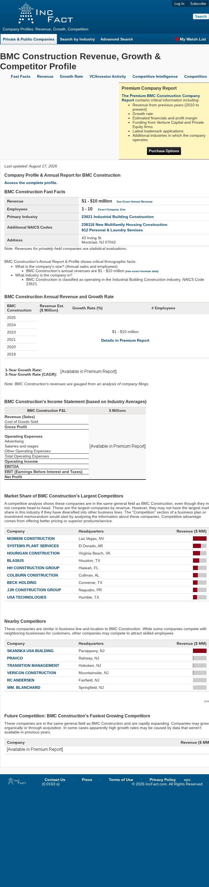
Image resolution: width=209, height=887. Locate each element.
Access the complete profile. (30, 182)
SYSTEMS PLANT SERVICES (33, 546)
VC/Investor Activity (108, 76)
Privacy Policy (163, 779)
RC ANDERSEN (20, 680)
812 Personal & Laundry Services (112, 230)
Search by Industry (77, 39)
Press (87, 779)
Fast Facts (20, 76)
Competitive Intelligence (155, 76)
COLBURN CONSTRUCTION (32, 575)
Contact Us (55, 779)
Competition (195, 76)
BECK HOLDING (21, 582)
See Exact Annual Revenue (134, 201)
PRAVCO (15, 658)
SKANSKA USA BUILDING (30, 651)
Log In (179, 4)
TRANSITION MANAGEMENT (33, 665)
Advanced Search (116, 39)
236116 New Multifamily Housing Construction (124, 224)
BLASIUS (15, 560)
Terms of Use (121, 779)
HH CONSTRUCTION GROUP (33, 568)
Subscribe (198, 4)
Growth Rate (71, 76)
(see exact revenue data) (141, 271)
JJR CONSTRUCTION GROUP (34, 590)
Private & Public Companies (28, 39)
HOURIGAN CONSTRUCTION (33, 553)
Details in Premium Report (125, 340)
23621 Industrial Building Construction (118, 216)
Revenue (45, 76)
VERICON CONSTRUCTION (31, 673)
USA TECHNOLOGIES (26, 597)
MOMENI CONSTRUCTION (31, 538)
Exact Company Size (111, 209)
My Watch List (193, 39)
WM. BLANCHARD (23, 687)
